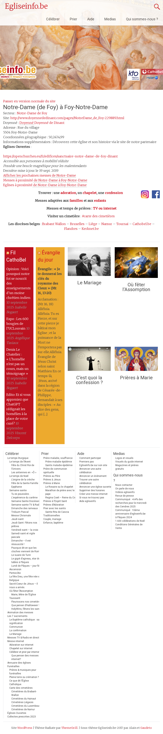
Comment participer (90, 458)
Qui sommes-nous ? (142, 19)
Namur (106, 224)
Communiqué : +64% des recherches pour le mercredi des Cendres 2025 (131, 503)
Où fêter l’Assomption (136, 287)
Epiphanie (16, 486)
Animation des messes (20, 612)
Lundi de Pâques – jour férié (26, 565)
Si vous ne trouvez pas (91, 497)
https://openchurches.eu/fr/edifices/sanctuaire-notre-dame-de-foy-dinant (60, 156)
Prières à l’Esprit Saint (55, 501)
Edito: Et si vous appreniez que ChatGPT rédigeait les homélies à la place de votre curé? (18, 409)
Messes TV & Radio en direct (23, 637)
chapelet (90, 193)
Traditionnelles (51, 515)
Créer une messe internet (93, 494)
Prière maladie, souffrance (58, 458)
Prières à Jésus (52, 479)
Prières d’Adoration (53, 504)
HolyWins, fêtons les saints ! (27, 609)
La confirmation (17, 630)
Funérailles (13, 666)
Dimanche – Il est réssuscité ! (21, 542)
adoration (68, 193)
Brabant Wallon (54, 224)
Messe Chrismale (21, 515)
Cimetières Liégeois (22, 702)
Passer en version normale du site (29, 101)
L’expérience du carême (24, 497)
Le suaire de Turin (21, 555)
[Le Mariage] (89, 262)
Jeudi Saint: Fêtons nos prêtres (24, 524)
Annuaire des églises (19, 662)
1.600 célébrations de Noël (130, 521)
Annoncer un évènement (93, 476)
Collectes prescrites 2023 (21, 716)
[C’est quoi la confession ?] (89, 360)
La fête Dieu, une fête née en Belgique (25, 578)
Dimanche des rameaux (24, 508)
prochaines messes (39, 175)
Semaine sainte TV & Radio (26, 504)
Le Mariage (89, 282)
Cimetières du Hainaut (23, 698)
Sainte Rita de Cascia (57, 512)
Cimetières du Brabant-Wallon (24, 693)
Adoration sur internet (21, 644)
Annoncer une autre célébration (90, 470)
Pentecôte (15, 573)
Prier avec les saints (54, 508)
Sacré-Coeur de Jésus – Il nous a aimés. (23, 585)
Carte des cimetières (21, 688)
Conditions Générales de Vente (129, 526)
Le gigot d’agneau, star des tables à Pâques (26, 560)
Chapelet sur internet (20, 648)
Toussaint (14, 598)
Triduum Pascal (20, 512)
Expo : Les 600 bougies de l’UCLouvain (17, 323)
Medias (110, 19)
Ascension (15, 569)
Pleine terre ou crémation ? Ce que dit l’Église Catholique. (24, 681)
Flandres (71, 229)
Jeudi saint (17, 519)
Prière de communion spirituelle (55, 470)
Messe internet (15, 641)
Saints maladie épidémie (59, 465)
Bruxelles (77, 224)
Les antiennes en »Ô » (23, 472)
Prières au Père (51, 476)
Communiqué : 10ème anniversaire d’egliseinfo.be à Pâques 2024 (130, 514)
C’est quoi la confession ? (89, 380)
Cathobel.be (142, 224)
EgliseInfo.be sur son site (93, 465)
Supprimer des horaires (92, 490)
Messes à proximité (45, 180)
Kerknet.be (90, 229)
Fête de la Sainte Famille (24, 483)
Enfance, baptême (53, 522)
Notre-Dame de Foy (32, 113)
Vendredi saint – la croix (24, 530)
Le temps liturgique (17, 458)
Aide (90, 19)
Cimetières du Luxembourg (26, 705)
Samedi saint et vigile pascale (23, 535)
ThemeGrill (69, 728)
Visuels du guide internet (129, 461)
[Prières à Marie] (136, 360)
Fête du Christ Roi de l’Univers (22, 467)
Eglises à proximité (45, 185)
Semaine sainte (18, 490)
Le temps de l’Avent (20, 461)
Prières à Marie (136, 377)
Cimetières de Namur (23, 709)
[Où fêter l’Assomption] (136, 263)
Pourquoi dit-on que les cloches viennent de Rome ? (27, 549)
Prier (73, 19)
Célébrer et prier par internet (24, 652)
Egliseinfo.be (26, 6)
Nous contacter (123, 485)
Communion (16, 626)
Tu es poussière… (21, 494)
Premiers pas (86, 461)
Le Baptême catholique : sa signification (24, 621)
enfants (100, 201)
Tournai (122, 224)
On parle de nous (124, 488)
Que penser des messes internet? (25, 657)
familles (76, 201)
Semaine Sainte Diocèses (25, 501)
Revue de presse (124, 495)
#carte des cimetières (98, 216)
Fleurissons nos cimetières (26, 601)
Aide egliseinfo (87, 501)
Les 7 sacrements (17, 616)
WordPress (24, 728)
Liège (93, 224)
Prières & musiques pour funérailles (22, 672)
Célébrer (53, 19)
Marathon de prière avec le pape (60, 492)
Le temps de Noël (18, 476)
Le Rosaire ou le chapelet (59, 486)
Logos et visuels (124, 458)
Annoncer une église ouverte (95, 486)
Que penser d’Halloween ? (25, 605)
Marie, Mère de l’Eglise (23, 594)
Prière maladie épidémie (58, 461)
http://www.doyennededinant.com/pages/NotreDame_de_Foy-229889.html (67, 118)
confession (114, 193)
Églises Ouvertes (16, 713)
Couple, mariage (52, 519)
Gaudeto (146, 728)
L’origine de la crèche (23, 479)
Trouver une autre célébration (89, 481)
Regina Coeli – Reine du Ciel (61, 497)
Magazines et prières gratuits (127, 467)
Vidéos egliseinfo (125, 492)
